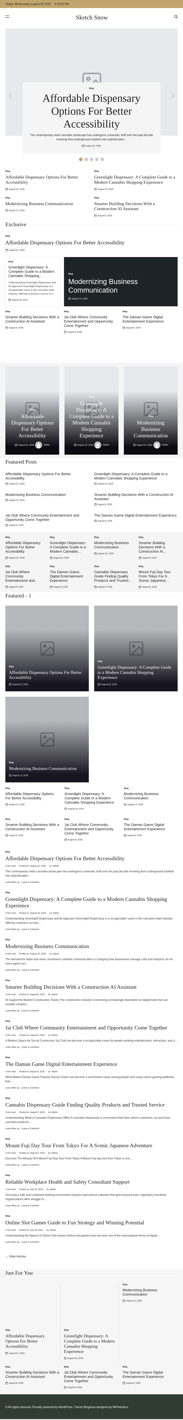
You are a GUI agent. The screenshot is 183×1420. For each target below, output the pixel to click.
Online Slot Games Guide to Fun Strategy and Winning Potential (74, 1222)
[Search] (176, 16)
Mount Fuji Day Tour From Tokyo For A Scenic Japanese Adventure (78, 1145)
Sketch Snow (92, 17)
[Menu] (7, 16)
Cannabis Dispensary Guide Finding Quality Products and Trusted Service (85, 1105)
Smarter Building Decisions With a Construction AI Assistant (71, 987)
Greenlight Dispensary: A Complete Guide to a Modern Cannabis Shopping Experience (134, 672)
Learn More (12, 882)
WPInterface (120, 1407)
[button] (81, 159)
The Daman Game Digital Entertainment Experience (135, 515)
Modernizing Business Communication (39, 203)
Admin (47, 445)
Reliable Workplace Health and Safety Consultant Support (67, 1182)
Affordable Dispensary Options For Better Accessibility (91, 111)
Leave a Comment (30, 882)
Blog (91, 88)
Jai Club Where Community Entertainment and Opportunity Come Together (88, 321)
